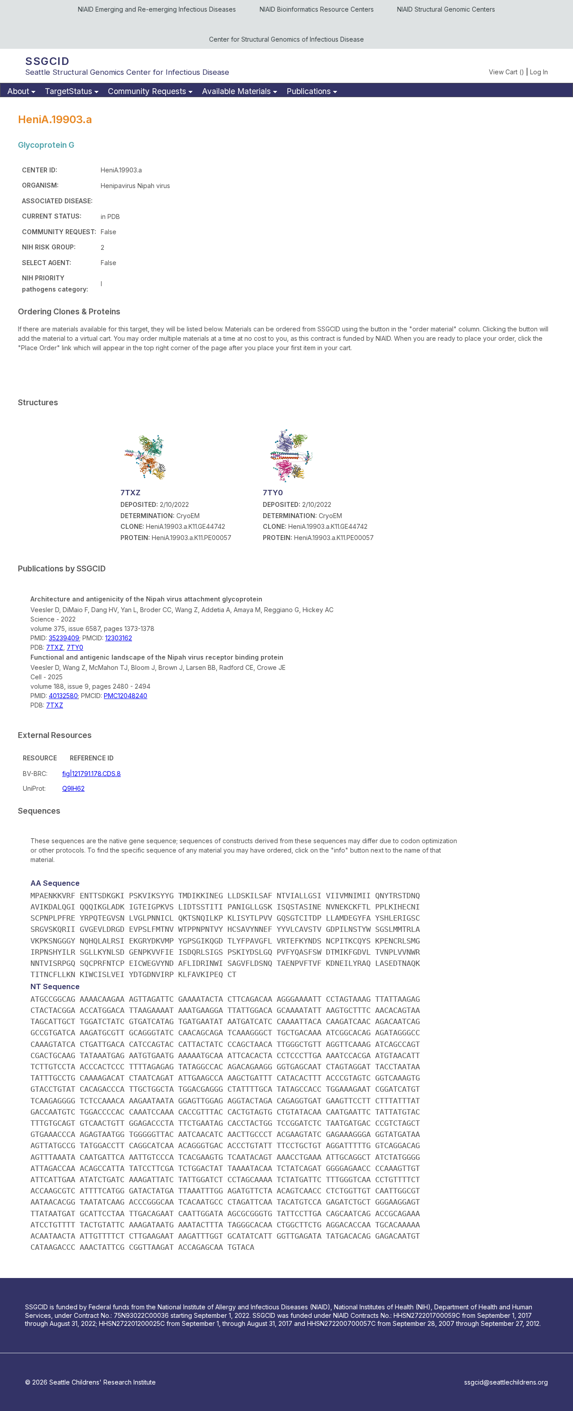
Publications (308, 91)
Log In (539, 72)
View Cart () (506, 72)
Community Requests (147, 91)
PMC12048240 (125, 695)
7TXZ (54, 647)
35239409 (64, 638)
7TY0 (75, 647)
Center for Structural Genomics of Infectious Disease (286, 39)
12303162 (118, 638)
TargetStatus (68, 91)
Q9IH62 (73, 788)
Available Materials (236, 91)
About (18, 91)
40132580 (63, 695)
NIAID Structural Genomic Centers (446, 9)
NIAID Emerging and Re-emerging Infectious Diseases (157, 9)
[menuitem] (20, 91)
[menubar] (286, 90)
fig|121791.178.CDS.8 (91, 773)
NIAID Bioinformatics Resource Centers (317, 9)
